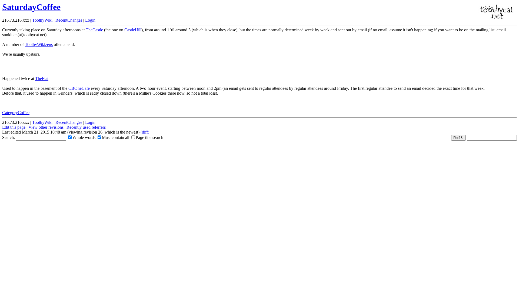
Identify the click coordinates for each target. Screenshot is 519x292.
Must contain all (115, 137)
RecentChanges (68, 20)
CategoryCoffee (15, 112)
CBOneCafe (79, 88)
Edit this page (13, 127)
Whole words (83, 137)
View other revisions (46, 127)
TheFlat (41, 78)
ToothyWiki (42, 20)
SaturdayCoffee (31, 7)
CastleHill (132, 30)
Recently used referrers (86, 127)
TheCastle (94, 30)
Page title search (149, 137)
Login (90, 20)
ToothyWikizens (39, 44)
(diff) (145, 132)
